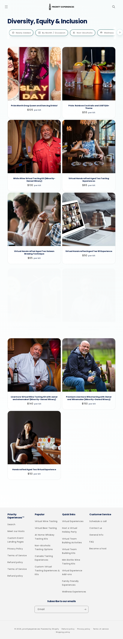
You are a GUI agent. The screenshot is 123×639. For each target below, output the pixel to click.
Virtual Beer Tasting (46, 528)
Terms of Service (17, 555)
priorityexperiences (31, 629)
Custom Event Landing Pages (16, 539)
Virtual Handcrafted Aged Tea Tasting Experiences (89, 179)
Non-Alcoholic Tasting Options (44, 547)
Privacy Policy (15, 548)
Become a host (98, 548)
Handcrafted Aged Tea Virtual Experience (34, 469)
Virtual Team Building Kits (69, 551)
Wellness (109, 32)
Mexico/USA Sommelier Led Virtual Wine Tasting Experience (89, 328)
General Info (96, 534)
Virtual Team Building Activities (72, 540)
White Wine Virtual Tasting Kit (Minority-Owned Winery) (34, 179)
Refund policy (15, 562)
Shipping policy (63, 632)
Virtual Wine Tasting (46, 521)
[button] (6, 6)
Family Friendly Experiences (70, 583)
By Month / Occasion (53, 32)
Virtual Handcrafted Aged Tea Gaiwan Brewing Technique (34, 252)
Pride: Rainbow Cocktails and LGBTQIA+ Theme (88, 107)
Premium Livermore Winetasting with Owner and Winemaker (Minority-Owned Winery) (89, 398)
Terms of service (101, 629)
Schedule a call (98, 521)
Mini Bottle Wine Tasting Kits (71, 561)
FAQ (91, 541)
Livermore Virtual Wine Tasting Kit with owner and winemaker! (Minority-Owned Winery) (34, 398)
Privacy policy (83, 629)
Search (11, 524)
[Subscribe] (85, 609)
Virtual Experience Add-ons (72, 572)
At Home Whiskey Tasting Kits (44, 536)
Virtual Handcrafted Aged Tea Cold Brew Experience (34, 328)
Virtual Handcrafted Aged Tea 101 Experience (88, 251)
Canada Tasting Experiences (44, 558)
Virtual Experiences (72, 521)
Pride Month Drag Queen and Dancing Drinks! (34, 105)
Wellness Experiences (74, 591)
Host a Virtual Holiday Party (69, 530)
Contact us (95, 528)
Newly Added (23, 32)
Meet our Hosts (16, 531)
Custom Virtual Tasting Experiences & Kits (47, 570)
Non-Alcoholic (85, 32)
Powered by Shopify (50, 629)
